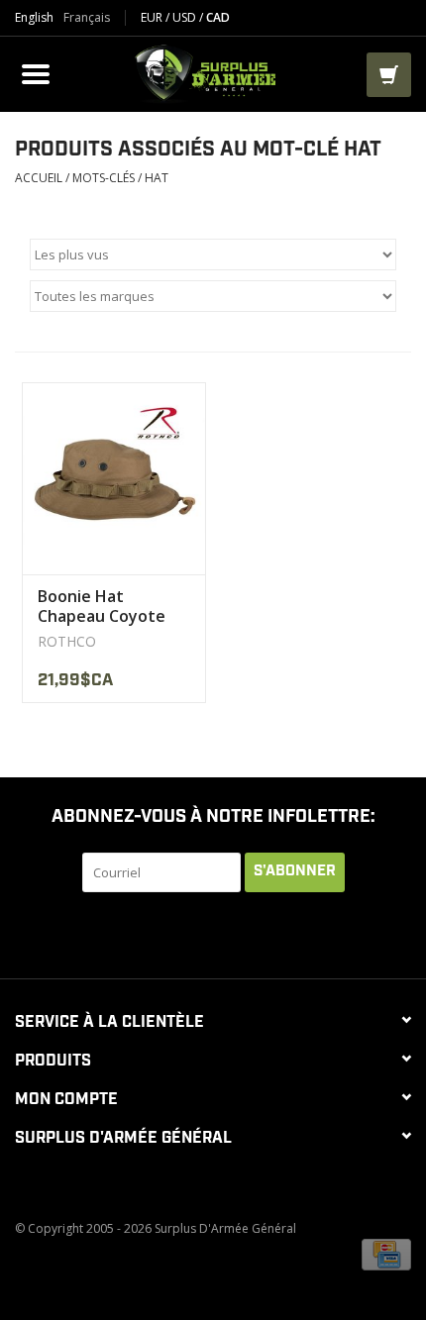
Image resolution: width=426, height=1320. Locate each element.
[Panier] (389, 75)
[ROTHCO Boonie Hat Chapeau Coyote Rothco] (114, 478)
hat (156, 177)
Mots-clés (103, 177)
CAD (218, 17)
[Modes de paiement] (386, 1253)
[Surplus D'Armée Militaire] (211, 71)
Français (86, 18)
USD (185, 17)
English (34, 18)
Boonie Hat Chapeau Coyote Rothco (101, 606)
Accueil (38, 177)
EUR (153, 17)
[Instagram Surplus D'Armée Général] (302, 933)
